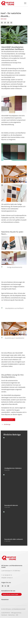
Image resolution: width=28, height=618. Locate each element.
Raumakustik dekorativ (11, 505)
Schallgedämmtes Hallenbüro (13, 468)
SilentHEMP (7, 77)
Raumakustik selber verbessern (13, 539)
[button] (2, 22)
